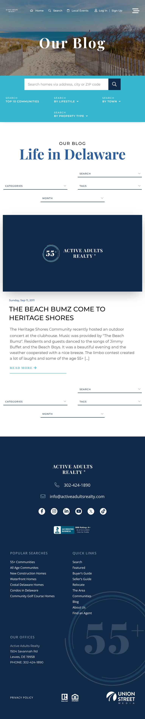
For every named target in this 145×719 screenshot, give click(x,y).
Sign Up (117, 10)
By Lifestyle (64, 101)
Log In (103, 10)
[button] (114, 84)
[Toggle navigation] (135, 10)
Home (39, 10)
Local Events (80, 10)
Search (57, 10)
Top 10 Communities (22, 101)
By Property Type (69, 116)
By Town (109, 101)
